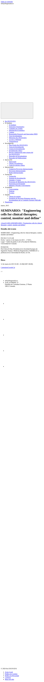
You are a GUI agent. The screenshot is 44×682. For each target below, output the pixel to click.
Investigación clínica (15, 150)
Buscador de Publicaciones (17, 158)
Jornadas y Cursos (15, 180)
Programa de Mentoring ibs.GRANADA (22, 182)
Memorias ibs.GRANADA (18, 138)
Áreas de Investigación (16, 147)
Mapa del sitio (9, 679)
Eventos (11, 193)
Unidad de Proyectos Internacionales (21, 169)
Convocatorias (13, 189)
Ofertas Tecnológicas (16, 163)
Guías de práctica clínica (17, 165)
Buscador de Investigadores (18, 156)
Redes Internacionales (16, 173)
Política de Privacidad (12, 676)
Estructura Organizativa (16, 127)
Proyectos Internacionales (17, 171)
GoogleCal (11, 267)
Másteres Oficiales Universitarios (19, 185)
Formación (12, 176)
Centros (11, 132)
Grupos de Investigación (17, 149)
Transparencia (13, 141)
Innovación (12, 162)
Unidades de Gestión (16, 128)
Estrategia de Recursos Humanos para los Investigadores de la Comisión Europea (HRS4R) (25, 199)
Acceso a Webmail (15, 139)
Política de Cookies (11, 674)
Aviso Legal (9, 672)
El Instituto (12, 125)
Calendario (4, 267)
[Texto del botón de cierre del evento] (1, 271)
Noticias (11, 191)
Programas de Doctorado (17, 184)
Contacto (8, 677)
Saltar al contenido (7, 2)
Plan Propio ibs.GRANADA (18, 145)
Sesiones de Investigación (17, 178)
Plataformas (8, 202)
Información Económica (17, 130)
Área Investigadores (15, 136)
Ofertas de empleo (15, 196)
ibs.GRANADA (10, 121)
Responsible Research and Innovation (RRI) (23, 134)
